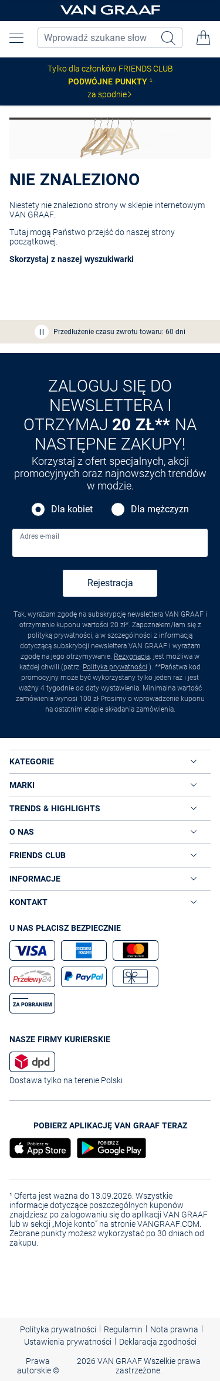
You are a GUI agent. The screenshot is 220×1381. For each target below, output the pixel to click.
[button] (16, 37)
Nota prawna (174, 1329)
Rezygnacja (132, 656)
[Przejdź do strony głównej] (110, 10)
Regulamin (123, 1329)
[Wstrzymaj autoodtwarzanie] (42, 332)
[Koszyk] (204, 37)
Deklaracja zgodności (158, 1341)
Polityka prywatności (115, 667)
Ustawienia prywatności (67, 1341)
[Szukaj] (169, 38)
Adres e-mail (39, 536)
